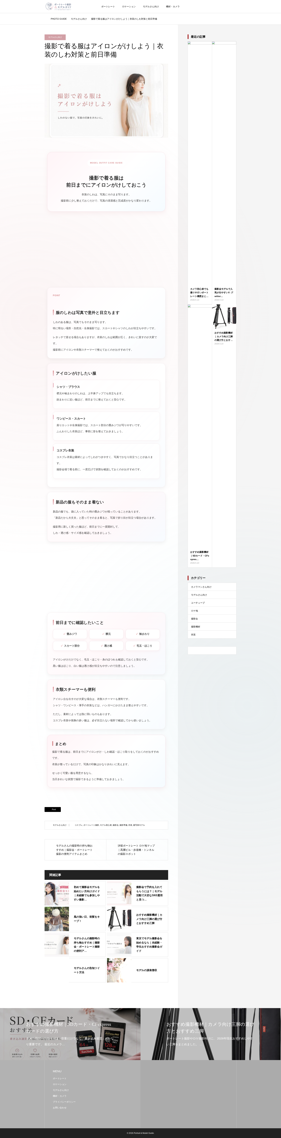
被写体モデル (139, 825)
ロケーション (129, 6)
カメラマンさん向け (201, 587)
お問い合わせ (60, 1107)
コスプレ (78, 825)
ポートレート (108, 6)
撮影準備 (123, 825)
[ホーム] (46, 19)
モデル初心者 (106, 825)
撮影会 (116, 825)
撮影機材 (195, 626)
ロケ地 (194, 610)
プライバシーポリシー (64, 1101)
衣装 (130, 825)
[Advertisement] (106, 252)
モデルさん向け (151, 6)
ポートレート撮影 (91, 825)
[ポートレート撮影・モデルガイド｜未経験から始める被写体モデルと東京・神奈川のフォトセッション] (58, 6)
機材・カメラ (173, 6)
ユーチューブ (198, 602)
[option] (70, 1034)
